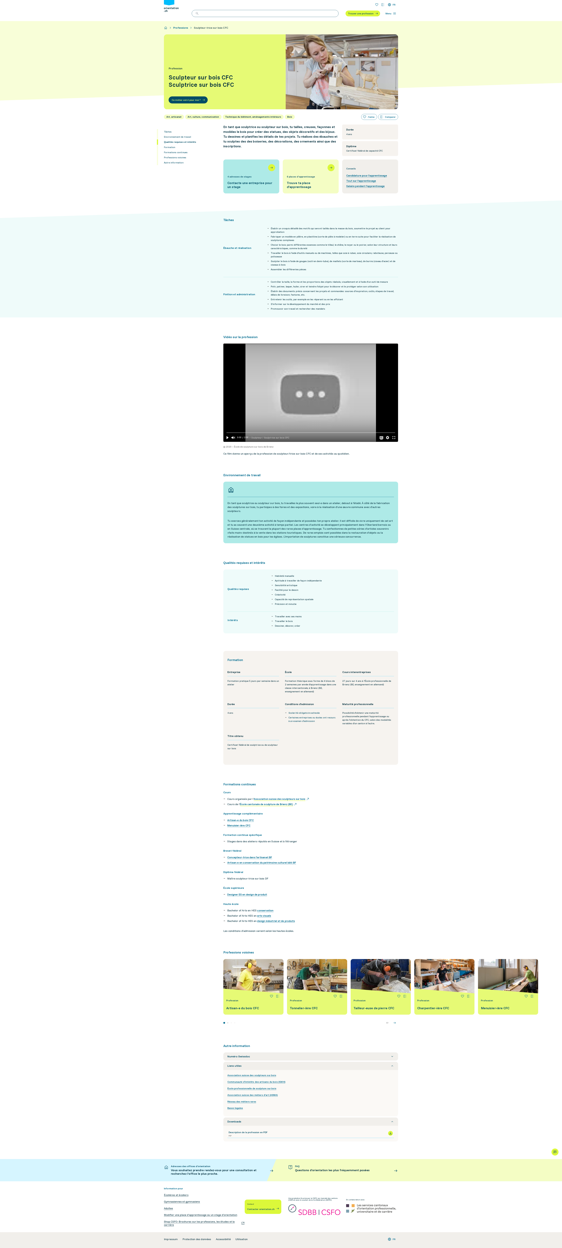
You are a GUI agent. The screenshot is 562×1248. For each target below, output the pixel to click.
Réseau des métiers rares (241, 1101)
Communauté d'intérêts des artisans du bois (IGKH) (256, 1081)
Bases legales (235, 1108)
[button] (227, 438)
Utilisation (241, 1239)
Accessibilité (223, 1239)
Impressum (171, 1239)
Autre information (174, 162)
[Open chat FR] (554, 1152)
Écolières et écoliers (176, 1195)
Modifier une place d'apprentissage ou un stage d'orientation (200, 1215)
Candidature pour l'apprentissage (366, 175)
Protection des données (197, 1239)
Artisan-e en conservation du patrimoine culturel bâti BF (261, 862)
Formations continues (175, 152)
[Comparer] (278, 996)
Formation (169, 147)
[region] (310, 393)
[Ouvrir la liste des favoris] (377, 5)
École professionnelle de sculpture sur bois (251, 1088)
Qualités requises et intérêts (180, 141)
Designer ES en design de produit (247, 894)
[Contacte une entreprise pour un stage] (251, 176)
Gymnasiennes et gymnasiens (182, 1201)
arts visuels (264, 915)
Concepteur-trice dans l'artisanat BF (249, 857)
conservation (265, 910)
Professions (180, 27)
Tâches (168, 131)
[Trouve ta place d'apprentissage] (311, 176)
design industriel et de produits (276, 921)
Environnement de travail (177, 136)
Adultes (168, 1208)
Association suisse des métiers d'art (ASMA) (252, 1094)
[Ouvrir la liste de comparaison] (383, 5)
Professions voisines (175, 157)
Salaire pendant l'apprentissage (365, 186)
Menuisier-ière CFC (238, 825)
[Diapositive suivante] (394, 1022)
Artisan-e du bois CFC (240, 820)
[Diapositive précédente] (387, 1022)
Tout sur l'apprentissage (361, 180)
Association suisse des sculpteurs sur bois (251, 1075)
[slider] (310, 432)
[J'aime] (271, 996)
